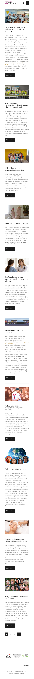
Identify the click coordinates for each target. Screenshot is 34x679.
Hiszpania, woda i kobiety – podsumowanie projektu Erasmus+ (15, 29)
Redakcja (7, 646)
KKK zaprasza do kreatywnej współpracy (16, 597)
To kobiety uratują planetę (15, 469)
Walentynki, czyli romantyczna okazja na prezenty (14, 408)
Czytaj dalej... (10, 75)
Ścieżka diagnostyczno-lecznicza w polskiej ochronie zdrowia (16, 279)
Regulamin (26, 665)
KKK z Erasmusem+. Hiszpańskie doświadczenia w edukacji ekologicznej (16, 105)
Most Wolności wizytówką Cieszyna (15, 331)
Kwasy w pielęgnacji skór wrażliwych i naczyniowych (16, 540)
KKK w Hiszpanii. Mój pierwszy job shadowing (14, 169)
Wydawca (7, 644)
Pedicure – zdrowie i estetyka (16, 223)
